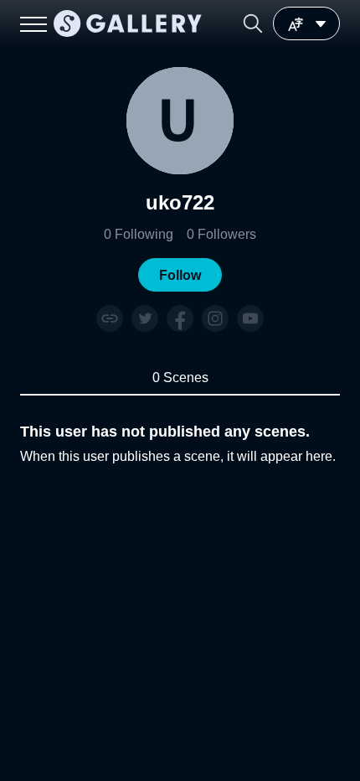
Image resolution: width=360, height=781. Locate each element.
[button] (252, 23)
